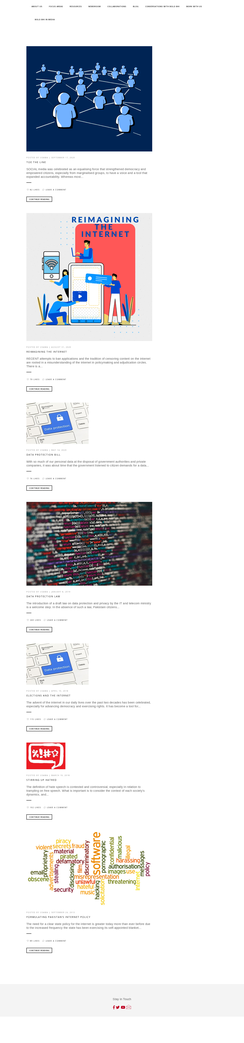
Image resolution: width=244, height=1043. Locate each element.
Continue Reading (39, 199)
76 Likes (35, 478)
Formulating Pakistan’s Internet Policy (58, 917)
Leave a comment (56, 190)
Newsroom (94, 6)
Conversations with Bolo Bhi (162, 6)
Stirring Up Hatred (41, 779)
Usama (44, 157)
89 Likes (35, 941)
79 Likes (35, 379)
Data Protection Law (43, 596)
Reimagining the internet (46, 351)
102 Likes (35, 807)
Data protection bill (43, 454)
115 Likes (35, 719)
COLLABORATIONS (116, 6)
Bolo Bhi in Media (45, 19)
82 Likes (35, 190)
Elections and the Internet (48, 695)
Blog (136, 6)
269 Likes (35, 620)
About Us (37, 6)
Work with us (194, 6)
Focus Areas (56, 6)
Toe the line (36, 162)
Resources (76, 6)
